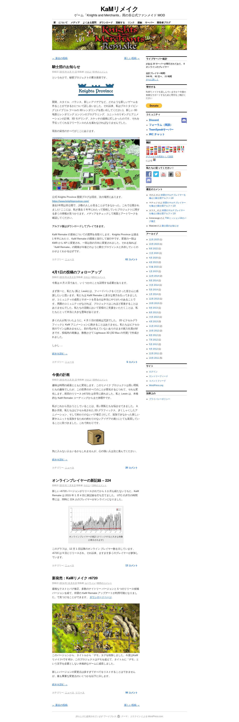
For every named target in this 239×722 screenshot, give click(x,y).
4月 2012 (153, 349)
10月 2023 (154, 244)
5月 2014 (153, 289)
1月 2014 (153, 294)
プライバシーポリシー (159, 399)
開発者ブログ (164, 22)
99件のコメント (104, 582)
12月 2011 (154, 353)
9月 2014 (153, 280)
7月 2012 (153, 340)
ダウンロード (106, 22)
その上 (88, 71)
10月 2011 (154, 358)
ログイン (153, 371)
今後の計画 (61, 374)
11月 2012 (154, 326)
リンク (131, 22)
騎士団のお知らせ (66, 66)
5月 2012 (153, 344)
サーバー (149, 22)
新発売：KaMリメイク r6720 (75, 577)
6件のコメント (98, 276)
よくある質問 (89, 22)
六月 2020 (154, 253)
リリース (80, 692)
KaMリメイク (119, 8)
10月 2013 (154, 303)
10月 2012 (154, 330)
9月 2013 (153, 308)
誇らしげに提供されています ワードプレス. (96, 716)
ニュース (69, 259)
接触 (140, 22)
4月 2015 (153, 262)
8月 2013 (153, 312)
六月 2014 (154, 285)
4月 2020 (153, 258)
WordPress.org (156, 385)
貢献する (120, 22)
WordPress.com (155, 716)
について (63, 22)
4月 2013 (153, 321)
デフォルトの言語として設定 (159, 156)
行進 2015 (154, 267)
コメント (131, 259)
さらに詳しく (152, 79)
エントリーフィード (158, 376)
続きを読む (60, 353)
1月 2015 (153, 271)
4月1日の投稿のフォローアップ (76, 271)
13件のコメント (99, 485)
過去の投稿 (60, 58)
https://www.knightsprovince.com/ (70, 201)
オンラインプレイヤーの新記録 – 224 (81, 480)
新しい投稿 (132, 58)
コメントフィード (157, 381)
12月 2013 (154, 299)
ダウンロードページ (101, 597)
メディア (75, 22)
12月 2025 (154, 239)
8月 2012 (153, 335)
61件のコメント (100, 71)
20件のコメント (100, 379)
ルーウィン (90, 582)
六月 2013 (154, 317)
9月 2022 (153, 248)
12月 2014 (154, 276)
